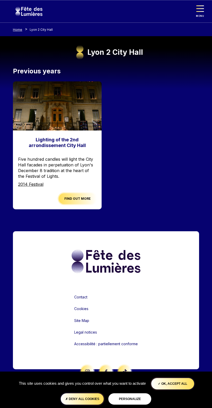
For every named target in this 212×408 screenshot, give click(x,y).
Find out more (77, 199)
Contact (80, 297)
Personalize (130, 399)
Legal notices (85, 332)
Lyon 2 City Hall (41, 30)
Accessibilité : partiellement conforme (106, 344)
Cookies (81, 308)
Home (17, 30)
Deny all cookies (83, 399)
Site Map (81, 320)
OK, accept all (174, 384)
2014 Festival (30, 184)
